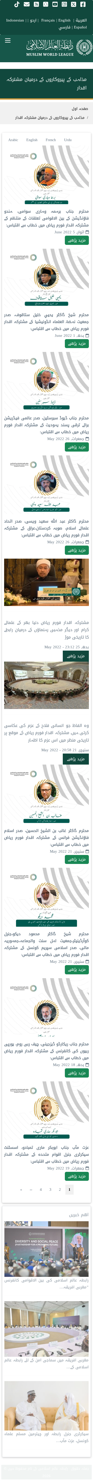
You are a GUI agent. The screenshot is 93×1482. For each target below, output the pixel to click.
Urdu (68, 140)
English (31, 140)
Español (80, 27)
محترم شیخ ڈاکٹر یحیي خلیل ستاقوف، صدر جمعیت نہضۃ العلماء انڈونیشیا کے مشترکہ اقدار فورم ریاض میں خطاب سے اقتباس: (46, 321)
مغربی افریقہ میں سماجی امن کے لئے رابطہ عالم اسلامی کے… (46, 1363)
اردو (33, 20)
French (51, 140)
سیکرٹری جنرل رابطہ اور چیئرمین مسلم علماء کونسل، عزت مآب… (46, 1437)
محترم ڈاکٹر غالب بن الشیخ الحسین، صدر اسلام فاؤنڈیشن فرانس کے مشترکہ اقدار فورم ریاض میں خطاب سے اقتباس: (46, 837)
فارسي (65, 27)
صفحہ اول (80, 108)
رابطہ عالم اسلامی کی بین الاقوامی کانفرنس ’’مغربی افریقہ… (46, 1284)
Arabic (13, 140)
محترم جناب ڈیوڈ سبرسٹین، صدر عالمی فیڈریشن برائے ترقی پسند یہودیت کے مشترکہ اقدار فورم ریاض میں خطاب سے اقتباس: (46, 424)
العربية (81, 20)
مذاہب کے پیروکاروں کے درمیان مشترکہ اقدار (49, 117)
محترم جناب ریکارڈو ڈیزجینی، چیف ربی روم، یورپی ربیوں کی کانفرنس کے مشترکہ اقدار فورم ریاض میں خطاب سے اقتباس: (46, 1050)
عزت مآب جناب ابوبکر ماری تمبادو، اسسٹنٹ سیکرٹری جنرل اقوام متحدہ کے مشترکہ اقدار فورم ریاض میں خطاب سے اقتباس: (46, 1154)
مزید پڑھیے (77, 240)
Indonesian (15, 20)
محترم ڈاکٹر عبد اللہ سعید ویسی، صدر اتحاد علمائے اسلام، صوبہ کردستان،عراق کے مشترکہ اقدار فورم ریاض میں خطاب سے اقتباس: (46, 528)
